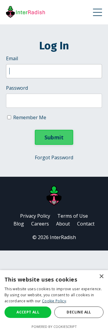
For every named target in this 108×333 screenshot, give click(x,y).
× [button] (101, 276)
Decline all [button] (79, 312)
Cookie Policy (54, 300)
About (63, 223)
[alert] (54, 301)
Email (12, 58)
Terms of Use (72, 216)
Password (17, 88)
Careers (40, 223)
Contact (85, 223)
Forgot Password (54, 157)
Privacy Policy (35, 216)
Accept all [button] (27, 312)
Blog (19, 223)
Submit (54, 137)
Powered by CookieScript (54, 326)
